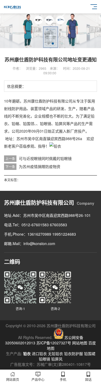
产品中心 (38, 379)
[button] (48, 43)
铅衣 (27, 353)
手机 (63, 379)
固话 (88, 379)
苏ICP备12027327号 (53, 342)
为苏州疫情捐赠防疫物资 (39, 166)
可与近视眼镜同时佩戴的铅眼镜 (45, 158)
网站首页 (12, 379)
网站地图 (79, 342)
